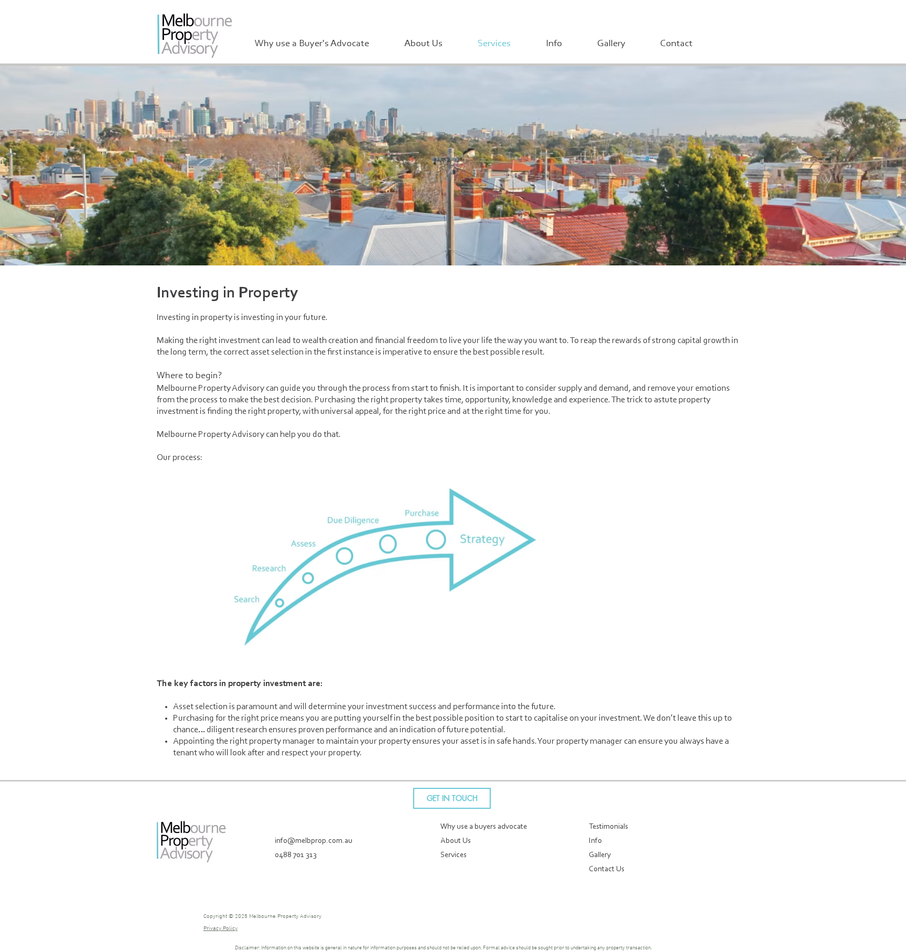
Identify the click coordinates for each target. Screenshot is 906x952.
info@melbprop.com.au (313, 841)
